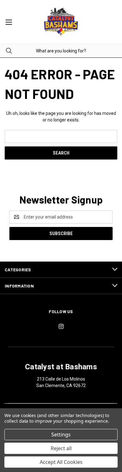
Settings (61, 434)
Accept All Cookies (61, 462)
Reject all (61, 448)
